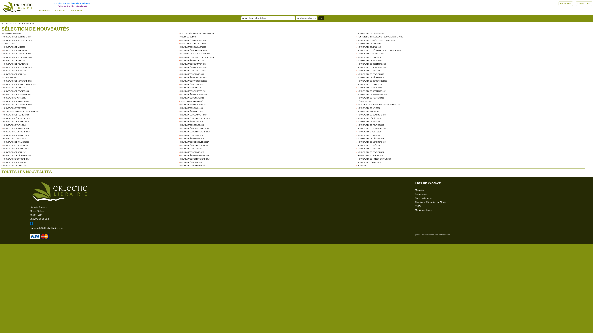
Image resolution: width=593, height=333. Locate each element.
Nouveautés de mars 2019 (192, 125)
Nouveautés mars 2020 (368, 111)
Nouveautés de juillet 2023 (193, 71)
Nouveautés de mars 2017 (192, 152)
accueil (5, 23)
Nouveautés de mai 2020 (369, 108)
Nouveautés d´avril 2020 (191, 111)
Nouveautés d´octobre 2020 (193, 105)
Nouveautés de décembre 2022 (372, 77)
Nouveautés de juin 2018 (191, 135)
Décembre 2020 (364, 101)
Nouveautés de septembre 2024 (17, 57)
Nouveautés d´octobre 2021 (193, 94)
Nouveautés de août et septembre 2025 (376, 40)
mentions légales (423, 210)
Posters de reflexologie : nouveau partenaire (380, 37)
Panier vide (565, 3)
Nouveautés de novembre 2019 (372, 115)
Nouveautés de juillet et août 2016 (374, 159)
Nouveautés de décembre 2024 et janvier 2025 (379, 50)
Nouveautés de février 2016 (193, 166)
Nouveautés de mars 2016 (15, 166)
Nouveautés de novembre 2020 (17, 105)
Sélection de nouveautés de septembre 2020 (379, 105)
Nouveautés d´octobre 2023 (193, 67)
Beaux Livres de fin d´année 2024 (195, 54)
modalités (419, 190)
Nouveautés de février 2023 (371, 74)
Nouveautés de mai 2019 (369, 122)
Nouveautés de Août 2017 (369, 145)
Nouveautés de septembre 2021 (372, 94)
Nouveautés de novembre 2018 (372, 128)
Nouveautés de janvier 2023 (193, 77)
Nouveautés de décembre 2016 (17, 155)
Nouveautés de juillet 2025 (193, 47)
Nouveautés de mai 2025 (14, 47)
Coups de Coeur (188, 37)
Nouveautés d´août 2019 (369, 118)
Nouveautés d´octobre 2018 (16, 132)
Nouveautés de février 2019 (371, 125)
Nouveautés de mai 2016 (191, 162)
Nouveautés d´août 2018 (369, 132)
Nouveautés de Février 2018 (371, 139)
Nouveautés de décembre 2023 (372, 64)
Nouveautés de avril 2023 (14, 74)
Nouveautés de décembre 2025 (17, 37)
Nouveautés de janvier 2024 (193, 64)
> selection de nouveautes (22, 23)
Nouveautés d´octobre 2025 (193, 40)
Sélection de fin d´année (192, 101)
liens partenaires (423, 198)
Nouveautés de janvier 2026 (371, 33)
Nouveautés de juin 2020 (191, 108)
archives (362, 166)
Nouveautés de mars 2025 (15, 50)
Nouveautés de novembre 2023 (17, 67)
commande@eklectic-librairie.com (46, 228)
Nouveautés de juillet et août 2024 (197, 57)
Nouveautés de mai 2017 (369, 149)
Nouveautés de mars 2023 (192, 74)
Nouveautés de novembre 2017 (372, 142)
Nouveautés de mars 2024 (370, 61)
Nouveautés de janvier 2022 (193, 91)
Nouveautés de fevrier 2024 (16, 64)
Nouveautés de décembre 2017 (194, 142)
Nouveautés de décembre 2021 (372, 91)
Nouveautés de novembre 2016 (194, 155)
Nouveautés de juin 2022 (191, 84)
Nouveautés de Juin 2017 (191, 149)
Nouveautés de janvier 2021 (16, 101)
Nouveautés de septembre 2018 (195, 132)
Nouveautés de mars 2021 (192, 98)
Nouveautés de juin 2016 (14, 162)
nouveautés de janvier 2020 (193, 115)
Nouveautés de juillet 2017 (16, 149)
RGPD (418, 206)
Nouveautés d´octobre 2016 (16, 159)
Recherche (44, 10)
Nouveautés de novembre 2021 (17, 94)
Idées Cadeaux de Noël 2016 (370, 155)
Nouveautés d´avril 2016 (369, 162)
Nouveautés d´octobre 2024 (371, 54)
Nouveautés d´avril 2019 (14, 125)
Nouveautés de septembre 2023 (372, 67)
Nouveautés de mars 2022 (370, 88)
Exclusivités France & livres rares (197, 33)
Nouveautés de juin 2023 (14, 71)
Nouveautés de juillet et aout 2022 (19, 84)
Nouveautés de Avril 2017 (14, 152)
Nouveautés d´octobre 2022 (193, 81)
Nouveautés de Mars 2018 (192, 139)
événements (421, 194)
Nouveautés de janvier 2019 (16, 128)
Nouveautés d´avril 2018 (14, 139)
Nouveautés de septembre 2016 (195, 159)
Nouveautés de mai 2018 (369, 135)
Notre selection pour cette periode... (21, 111)
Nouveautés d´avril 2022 (191, 88)
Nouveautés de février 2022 (16, 91)
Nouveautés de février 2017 (371, 152)
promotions (9, 44)
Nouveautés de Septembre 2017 (195, 145)
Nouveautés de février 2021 (371, 98)
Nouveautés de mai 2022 (14, 88)
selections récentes (12, 34)
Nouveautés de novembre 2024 (17, 54)
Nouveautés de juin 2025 (369, 44)
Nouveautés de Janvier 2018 (16, 142)
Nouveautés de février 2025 (193, 50)
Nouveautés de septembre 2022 (372, 81)
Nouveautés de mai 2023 (369, 71)
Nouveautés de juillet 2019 (16, 122)
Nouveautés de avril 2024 (192, 61)
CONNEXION (584, 3)
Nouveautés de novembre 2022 (17, 81)
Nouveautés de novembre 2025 (17, 40)
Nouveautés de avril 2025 (369, 47)
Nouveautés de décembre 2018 (194, 128)
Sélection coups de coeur (193, 44)
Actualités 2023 (10, 77)
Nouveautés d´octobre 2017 (16, 145)
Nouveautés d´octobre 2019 (16, 118)
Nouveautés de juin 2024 (369, 57)
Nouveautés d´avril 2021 (14, 98)
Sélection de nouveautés (35, 28)
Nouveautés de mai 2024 (14, 61)
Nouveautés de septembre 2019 (195, 118)
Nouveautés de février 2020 (16, 115)
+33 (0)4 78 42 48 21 (40, 219)
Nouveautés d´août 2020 (14, 108)
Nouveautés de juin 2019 (191, 122)
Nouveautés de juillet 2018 (16, 135)
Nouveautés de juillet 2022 (370, 84)
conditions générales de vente (430, 202)
